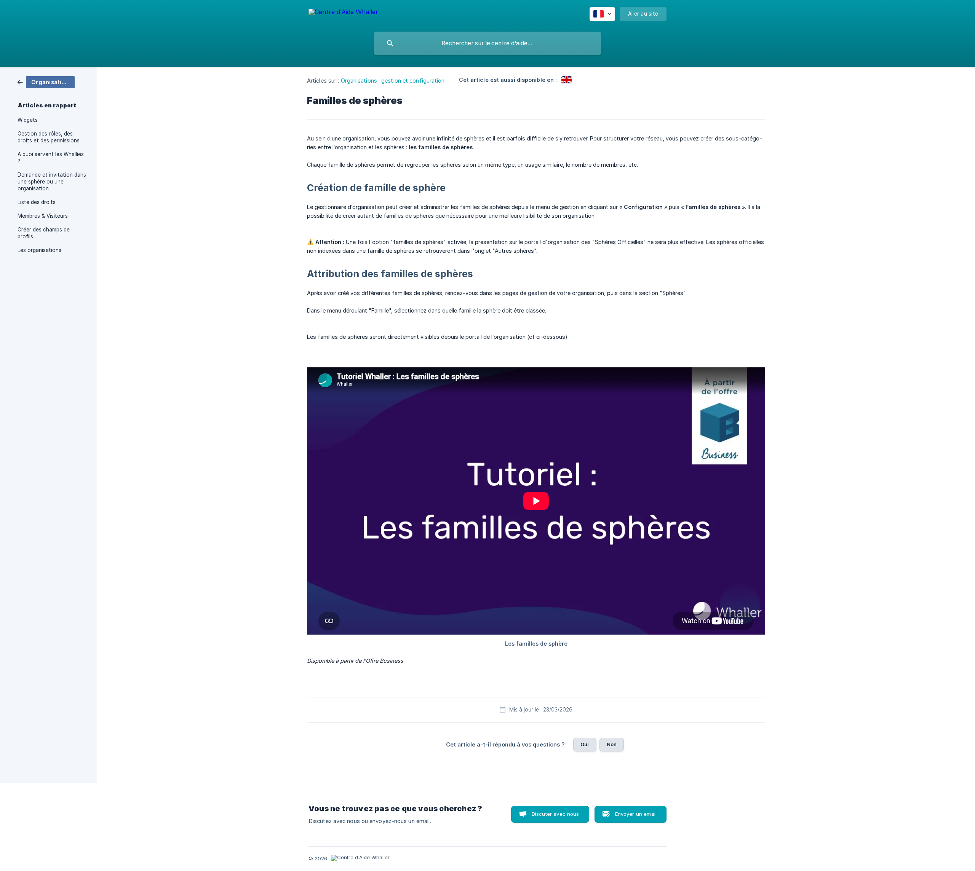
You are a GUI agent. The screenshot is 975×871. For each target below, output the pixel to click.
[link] (46, 81)
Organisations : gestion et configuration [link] (393, 80)
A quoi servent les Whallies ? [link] (51, 157)
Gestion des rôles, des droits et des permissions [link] (49, 137)
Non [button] (612, 744)
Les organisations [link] (39, 250)
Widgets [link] (28, 120)
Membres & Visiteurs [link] (43, 216)
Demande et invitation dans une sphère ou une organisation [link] (52, 181)
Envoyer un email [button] (636, 814)
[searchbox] (487, 43)
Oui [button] (584, 744)
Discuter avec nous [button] (555, 814)
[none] (343, 13)
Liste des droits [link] (37, 202)
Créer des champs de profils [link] (44, 233)
